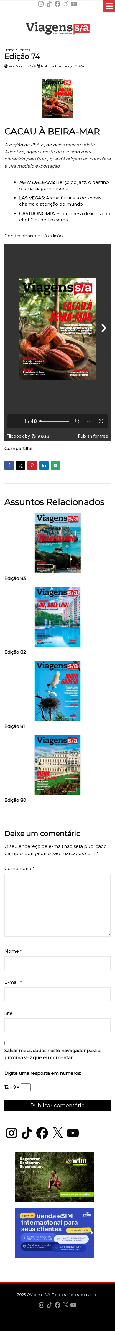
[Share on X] (20, 465)
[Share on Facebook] (9, 465)
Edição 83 (15, 578)
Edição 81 (14, 726)
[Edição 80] (57, 766)
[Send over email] (55, 465)
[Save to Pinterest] (32, 465)
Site (8, 1013)
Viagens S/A (26, 66)
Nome (13, 951)
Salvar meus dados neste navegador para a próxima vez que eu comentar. (52, 1054)
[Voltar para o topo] (57, 1326)
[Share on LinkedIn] (44, 465)
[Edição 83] (57, 544)
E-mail (13, 982)
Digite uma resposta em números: (42, 1073)
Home (9, 50)
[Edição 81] (57, 692)
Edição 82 (15, 652)
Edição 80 (15, 800)
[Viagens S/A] (58, 29)
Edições (24, 50)
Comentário (19, 868)
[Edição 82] (57, 618)
